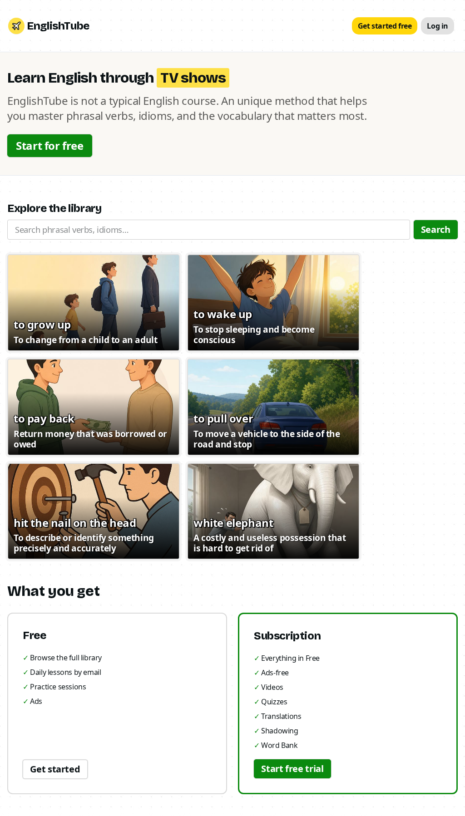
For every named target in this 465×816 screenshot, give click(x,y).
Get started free (385, 26)
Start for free (49, 145)
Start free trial (292, 768)
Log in (437, 26)
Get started (55, 769)
